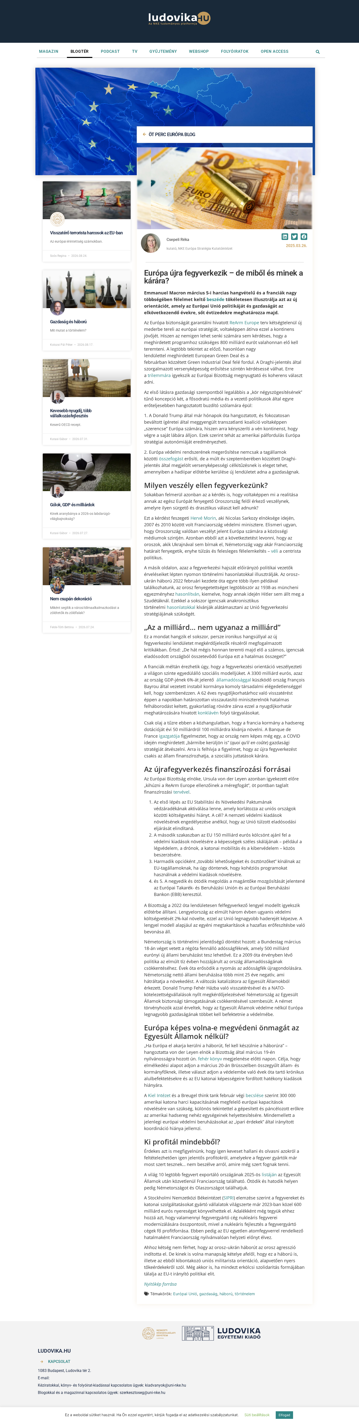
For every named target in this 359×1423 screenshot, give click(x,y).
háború (226, 1293)
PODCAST (110, 51)
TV (134, 51)
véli (274, 551)
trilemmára (159, 375)
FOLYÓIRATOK (235, 51)
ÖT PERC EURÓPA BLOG (172, 134)
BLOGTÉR (80, 51)
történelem (245, 1293)
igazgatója (169, 736)
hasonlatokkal (181, 607)
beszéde (215, 299)
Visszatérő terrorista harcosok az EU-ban (86, 232)
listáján (269, 1174)
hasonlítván (187, 594)
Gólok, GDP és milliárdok (72, 504)
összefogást (171, 459)
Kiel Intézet (159, 1095)
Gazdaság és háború (68, 321)
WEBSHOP (199, 51)
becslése (255, 1095)
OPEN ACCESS (275, 51)
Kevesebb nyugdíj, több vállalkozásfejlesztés (70, 413)
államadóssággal (233, 680)
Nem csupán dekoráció (71, 598)
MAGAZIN (48, 51)
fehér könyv (210, 1059)
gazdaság (208, 1293)
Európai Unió (185, 1293)
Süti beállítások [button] (257, 1414)
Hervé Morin (203, 518)
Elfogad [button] (284, 1415)
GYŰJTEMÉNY (163, 51)
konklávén (208, 713)
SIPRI (228, 1198)
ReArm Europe (244, 322)
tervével (181, 792)
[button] (285, 236)
